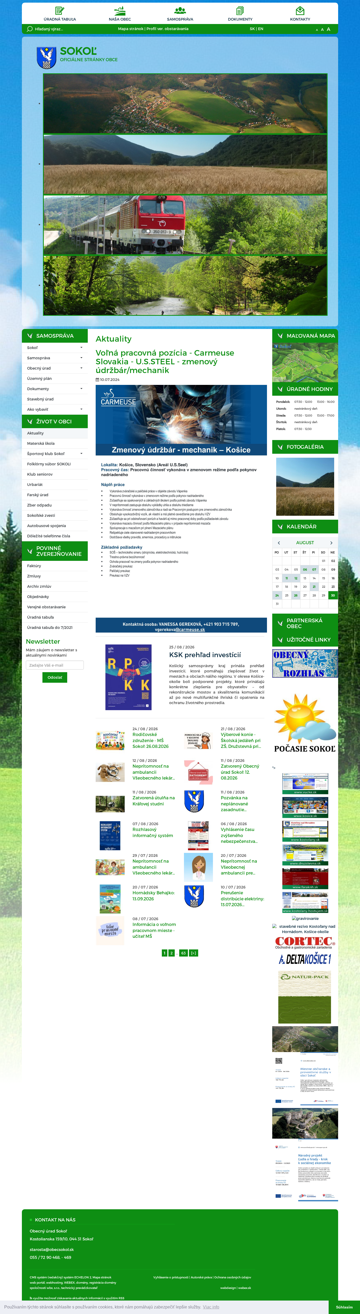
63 (183, 953)
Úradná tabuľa (60, 19)
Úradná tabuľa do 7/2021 (49, 627)
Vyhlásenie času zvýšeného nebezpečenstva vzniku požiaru (238, 835)
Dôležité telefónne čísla (48, 536)
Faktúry (34, 565)
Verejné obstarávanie (46, 607)
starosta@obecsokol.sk (52, 1249)
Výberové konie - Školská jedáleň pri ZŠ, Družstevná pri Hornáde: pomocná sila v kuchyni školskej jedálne (241, 740)
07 (314, 569)
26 (296, 595)
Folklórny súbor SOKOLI (49, 464)
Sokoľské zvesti (41, 515)
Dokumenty (240, 19)
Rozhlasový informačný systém (153, 832)
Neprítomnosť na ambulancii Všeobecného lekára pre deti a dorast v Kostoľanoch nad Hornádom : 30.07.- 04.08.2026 (154, 867)
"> (273, 768)
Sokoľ (32, 347)
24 (277, 595)
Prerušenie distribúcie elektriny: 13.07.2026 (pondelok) (242, 898)
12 (296, 578)
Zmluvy (34, 576)
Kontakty (300, 19)
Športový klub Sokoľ (45, 453)
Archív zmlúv (39, 586)
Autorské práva (201, 1277)
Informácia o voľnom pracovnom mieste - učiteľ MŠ (154, 930)
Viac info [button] (211, 1307)
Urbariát (35, 484)
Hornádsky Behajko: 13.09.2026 (153, 895)
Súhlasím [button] (344, 1307)
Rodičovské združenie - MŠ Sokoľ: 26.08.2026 (151, 740)
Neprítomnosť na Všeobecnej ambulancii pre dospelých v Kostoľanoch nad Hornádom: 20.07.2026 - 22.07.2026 (239, 867)
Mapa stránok (130, 28)
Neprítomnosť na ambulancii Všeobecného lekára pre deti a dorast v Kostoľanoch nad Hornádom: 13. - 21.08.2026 (154, 772)
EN (260, 28)
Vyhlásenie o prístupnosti (170, 1277)
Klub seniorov (39, 474)
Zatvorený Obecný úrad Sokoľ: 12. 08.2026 (240, 771)
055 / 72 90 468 (45, 1257)
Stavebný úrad (40, 399)
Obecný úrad (39, 368)
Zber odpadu (39, 505)
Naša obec (120, 19)
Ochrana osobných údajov (232, 1277)
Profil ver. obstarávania (167, 28)
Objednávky (38, 596)
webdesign (228, 1287)
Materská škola (41, 443)
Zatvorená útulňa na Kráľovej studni (154, 800)
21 (314, 586)
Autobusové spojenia (46, 525)
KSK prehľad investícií (205, 654)
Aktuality (35, 433)
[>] (193, 953)
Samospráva (180, 19)
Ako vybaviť (37, 409)
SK (252, 28)
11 (287, 578)
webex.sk (244, 1287)
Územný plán (39, 378)
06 (305, 569)
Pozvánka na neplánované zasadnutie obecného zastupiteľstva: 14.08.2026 (236, 804)
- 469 (66, 1257)
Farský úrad (37, 495)
